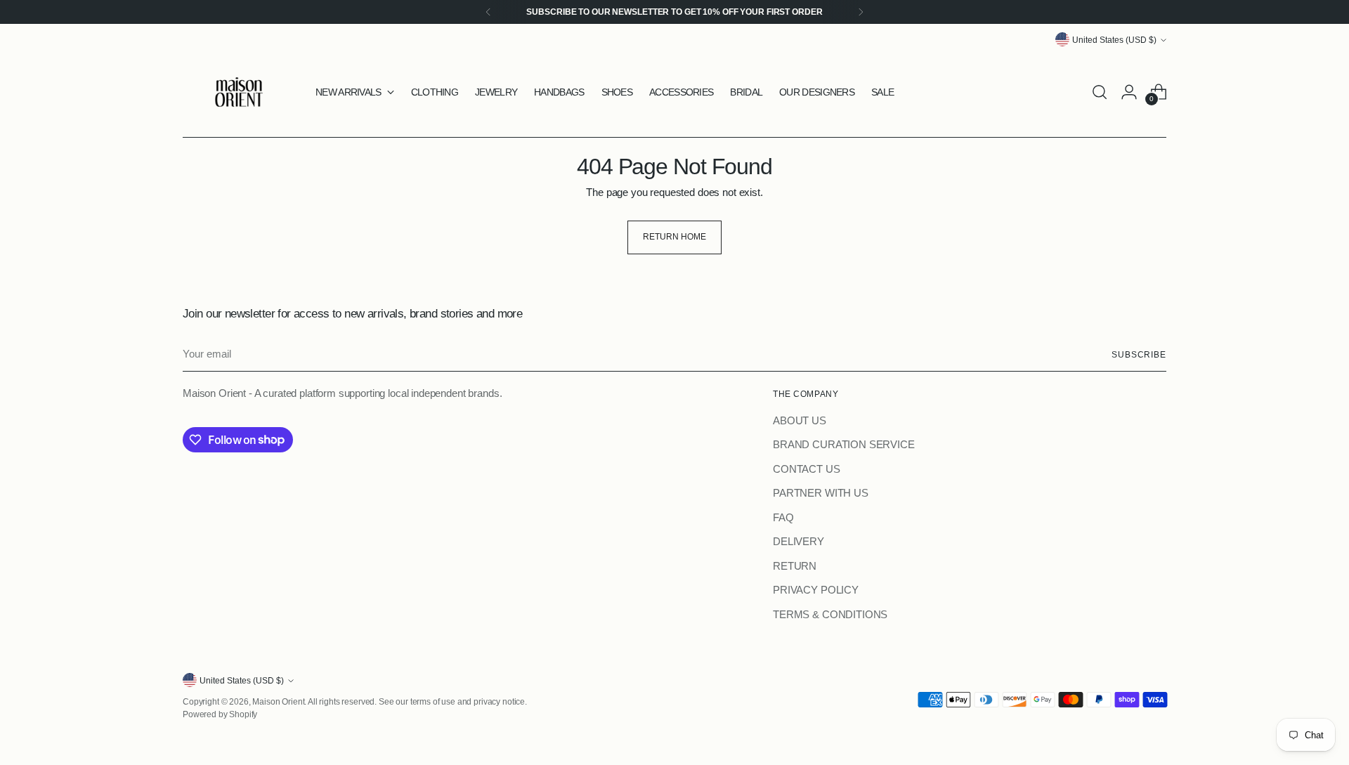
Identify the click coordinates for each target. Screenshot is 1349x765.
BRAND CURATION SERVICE (844, 444)
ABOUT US (799, 420)
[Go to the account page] (1129, 92)
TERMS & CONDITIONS (830, 614)
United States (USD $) (1114, 39)
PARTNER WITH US (820, 493)
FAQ (783, 517)
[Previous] (488, 12)
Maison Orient (278, 701)
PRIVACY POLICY (816, 590)
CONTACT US (806, 469)
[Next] (860, 12)
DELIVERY (798, 541)
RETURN (794, 566)
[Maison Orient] (239, 92)
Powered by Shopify (220, 714)
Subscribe (1139, 354)
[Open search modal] (1100, 92)
